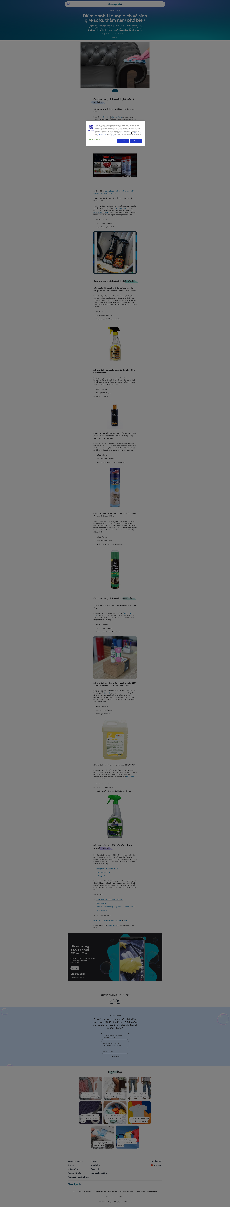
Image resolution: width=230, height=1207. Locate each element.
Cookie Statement (136, 132)
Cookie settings (115, 136)
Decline (123, 140)
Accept (136, 140)
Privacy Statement (102, 134)
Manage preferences (94, 139)
